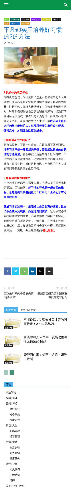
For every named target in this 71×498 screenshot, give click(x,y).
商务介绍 (15, 452)
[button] (66, 5)
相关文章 (11, 310)
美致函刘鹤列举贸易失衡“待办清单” (19, 295)
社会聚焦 (15, 414)
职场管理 (25, 23)
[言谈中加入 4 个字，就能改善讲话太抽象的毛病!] (13, 341)
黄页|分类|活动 (15, 485)
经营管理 (46, 19)
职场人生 (15, 23)
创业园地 (15, 19)
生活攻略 (36, 19)
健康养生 (15, 458)
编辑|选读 (11, 398)
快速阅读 (11, 392)
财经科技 (15, 409)
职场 (6, 23)
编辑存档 (56, 19)
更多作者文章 (28, 310)
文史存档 (15, 469)
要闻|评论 (11, 403)
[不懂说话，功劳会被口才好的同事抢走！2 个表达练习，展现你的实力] (13, 323)
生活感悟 (25, 19)
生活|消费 (11, 442)
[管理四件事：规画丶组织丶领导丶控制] (13, 358)
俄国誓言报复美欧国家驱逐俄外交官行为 (52, 295)
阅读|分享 (11, 463)
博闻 (12, 480)
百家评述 (15, 420)
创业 (6, 19)
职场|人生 (11, 425)
